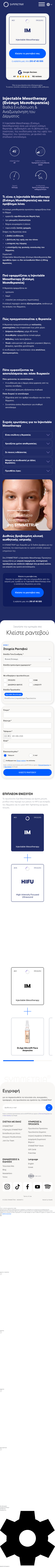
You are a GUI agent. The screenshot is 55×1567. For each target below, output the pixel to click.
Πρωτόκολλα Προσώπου (38, 1128)
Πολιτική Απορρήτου (43, 765)
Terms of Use (28, 1196)
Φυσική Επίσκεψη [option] (11, 659)
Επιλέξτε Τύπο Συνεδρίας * (13, 654)
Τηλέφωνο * (7, 731)
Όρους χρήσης (21, 761)
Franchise (32, 1153)
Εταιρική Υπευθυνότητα (12, 1137)
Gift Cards (32, 1149)
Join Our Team (8, 1140)
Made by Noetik (47, 1200)
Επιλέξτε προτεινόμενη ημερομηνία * (17, 665)
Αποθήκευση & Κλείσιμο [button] (4, 1507)
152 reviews (37, 76)
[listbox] (27, 659)
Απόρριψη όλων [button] (3, 1510)
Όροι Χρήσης (8, 767)
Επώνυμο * (7, 720)
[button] (27, 1539)
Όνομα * (6, 710)
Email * (5, 741)
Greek (30, 1167)
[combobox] (27, 696)
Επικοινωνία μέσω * (10, 751)
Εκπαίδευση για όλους (11, 1133)
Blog (4, 1169)
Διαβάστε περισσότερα (6, 1213)
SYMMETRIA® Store (35, 1145)
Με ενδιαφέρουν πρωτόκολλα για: (16, 675)
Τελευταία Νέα (8, 1166)
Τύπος (5, 1177)
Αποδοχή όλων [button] (3, 1508)
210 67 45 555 (36, 61)
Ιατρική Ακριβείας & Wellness (39, 1135)
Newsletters (7, 1173)
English (31, 1163)
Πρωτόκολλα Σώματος (37, 1132)
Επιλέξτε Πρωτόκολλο (11, 689)
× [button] (0, 1207)
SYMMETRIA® (8, 1126)
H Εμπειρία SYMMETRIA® (12, 1129)
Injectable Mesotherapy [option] (13, 694)
